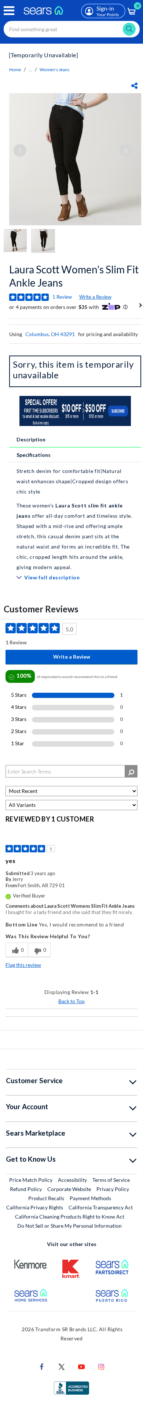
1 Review (62, 297)
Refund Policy (26, 1189)
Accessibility (72, 1180)
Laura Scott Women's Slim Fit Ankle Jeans (74, 276)
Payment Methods (90, 1198)
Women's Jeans (54, 69)
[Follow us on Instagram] (101, 1366)
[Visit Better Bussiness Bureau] (71, 1387)
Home (15, 69)
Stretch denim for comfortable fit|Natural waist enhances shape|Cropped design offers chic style (72, 481)
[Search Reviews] (131, 771)
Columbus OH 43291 (50, 334)
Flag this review (23, 965)
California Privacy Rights (34, 1207)
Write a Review (95, 297)
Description (30, 439)
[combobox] (72, 29)
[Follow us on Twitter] (61, 1366)
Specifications (33, 455)
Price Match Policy (30, 1180)
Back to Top (71, 1001)
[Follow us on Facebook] (41, 1366)
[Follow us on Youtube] (81, 1366)
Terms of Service (111, 1180)
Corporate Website (69, 1189)
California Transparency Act (101, 1207)
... (30, 69)
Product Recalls (46, 1198)
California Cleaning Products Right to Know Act (69, 1216)
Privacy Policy (112, 1189)
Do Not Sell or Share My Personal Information (69, 1226)
